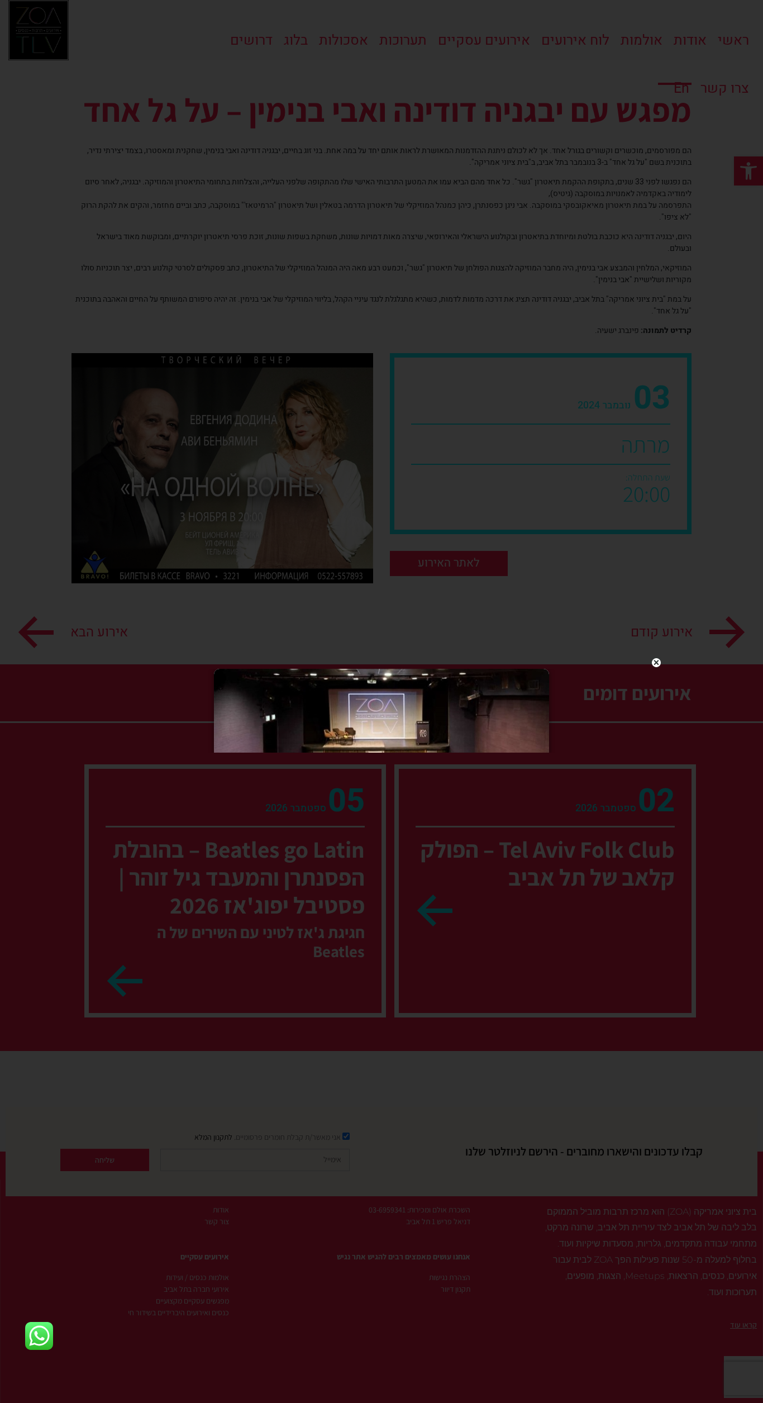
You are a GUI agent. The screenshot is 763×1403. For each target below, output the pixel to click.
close (656, 662)
